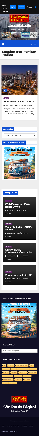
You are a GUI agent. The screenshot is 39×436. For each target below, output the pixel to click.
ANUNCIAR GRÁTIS (13, 426)
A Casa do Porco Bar (23, 368)
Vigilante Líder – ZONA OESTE (18, 228)
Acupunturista (27, 375)
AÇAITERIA (27, 379)
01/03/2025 (11, 233)
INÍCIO (3, 426)
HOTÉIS (6, 98)
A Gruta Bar (18, 379)
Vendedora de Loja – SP (18, 275)
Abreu (14, 368)
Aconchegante (32, 372)
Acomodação (23, 372)
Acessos (34, 368)
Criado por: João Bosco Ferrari (19, 421)
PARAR (21, 7)
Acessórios (5, 372)
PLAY (13, 7)
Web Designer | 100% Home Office (17, 205)
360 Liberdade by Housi (21, 365)
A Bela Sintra (6, 368)
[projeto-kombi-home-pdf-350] (19, 162)
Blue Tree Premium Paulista (19, 101)
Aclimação (14, 372)
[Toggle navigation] (35, 44)
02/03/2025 (11, 210)
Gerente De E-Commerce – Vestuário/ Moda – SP (18, 252)
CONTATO (13, 431)
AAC (32, 365)
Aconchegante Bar (7, 375)
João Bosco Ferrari (25, 105)
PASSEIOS (24, 426)
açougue (5, 383)
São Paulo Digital (19, 25)
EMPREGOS (9, 201)
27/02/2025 (11, 279)
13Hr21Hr (11, 365)
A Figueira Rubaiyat (7, 379)
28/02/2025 (11, 256)
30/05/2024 (9, 105)
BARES (31, 426)
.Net (4, 365)
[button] (31, 44)
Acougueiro (18, 375)
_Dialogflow (13, 383)
